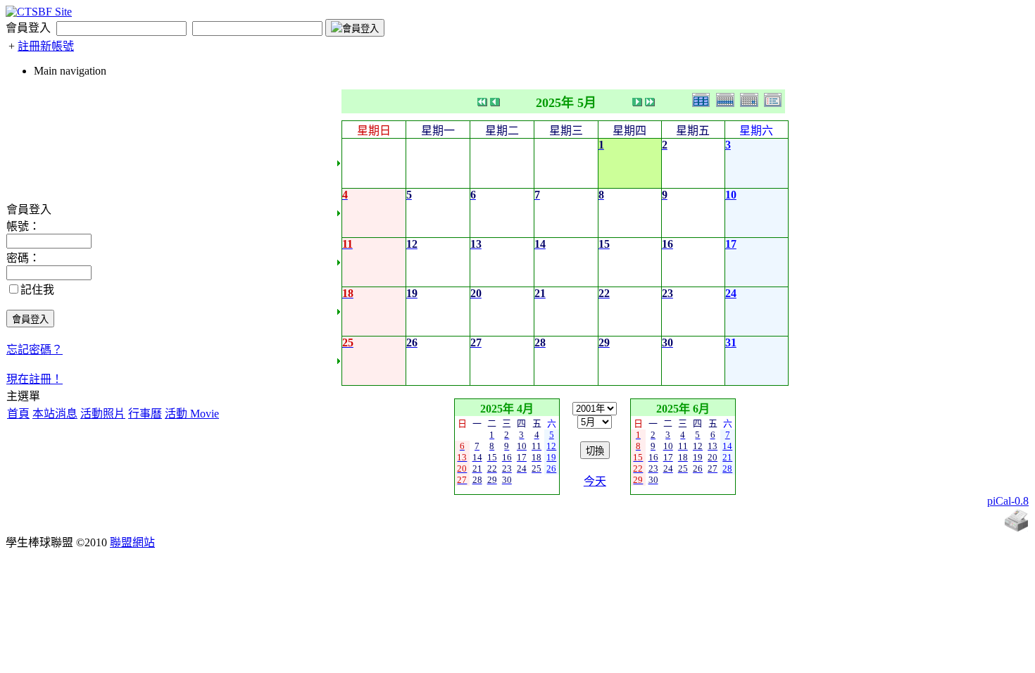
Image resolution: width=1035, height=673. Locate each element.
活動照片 (102, 414)
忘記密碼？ (34, 350)
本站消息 (54, 414)
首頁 (18, 414)
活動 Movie (192, 414)
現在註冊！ (34, 379)
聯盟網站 (132, 542)
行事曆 (145, 414)
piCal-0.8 (1008, 501)
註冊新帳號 (46, 46)
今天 (595, 481)
